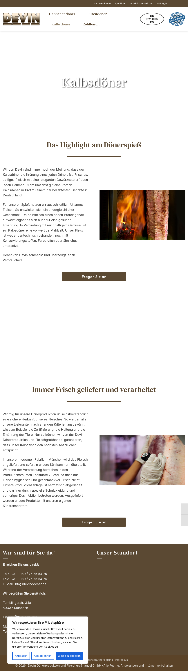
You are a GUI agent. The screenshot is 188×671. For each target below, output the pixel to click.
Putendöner (97, 13)
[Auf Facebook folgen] (172, 3)
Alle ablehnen (42, 655)
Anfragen (161, 3)
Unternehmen (102, 3)
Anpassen (21, 655)
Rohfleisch (91, 24)
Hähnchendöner (62, 13)
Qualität (120, 3)
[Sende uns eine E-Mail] (183, 3)
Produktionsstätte (141, 3)
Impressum (122, 659)
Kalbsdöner (60, 24)
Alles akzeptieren (69, 655)
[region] (47, 640)
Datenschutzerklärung (99, 659)
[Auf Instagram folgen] (175, 3)
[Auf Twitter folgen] (179, 3)
